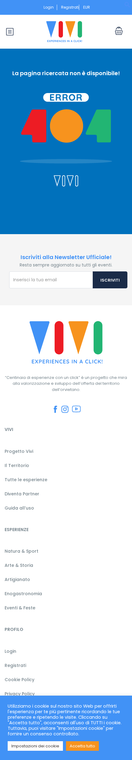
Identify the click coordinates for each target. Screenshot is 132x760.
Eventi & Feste (20, 608)
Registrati (70, 7)
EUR (87, 7)
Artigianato (17, 579)
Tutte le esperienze (26, 480)
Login (49, 7)
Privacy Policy (20, 694)
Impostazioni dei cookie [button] (35, 746)
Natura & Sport (21, 551)
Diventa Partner (22, 494)
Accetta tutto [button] (82, 746)
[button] (127, 6)
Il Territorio (17, 465)
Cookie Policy (19, 680)
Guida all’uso (19, 508)
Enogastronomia (23, 594)
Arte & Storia (19, 565)
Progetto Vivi (19, 451)
